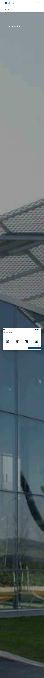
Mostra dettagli (36, 345)
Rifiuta (22, 347)
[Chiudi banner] (40, 329)
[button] (40, 2)
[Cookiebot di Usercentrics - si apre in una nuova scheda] (34, 329)
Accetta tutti (34, 347)
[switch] (17, 342)
